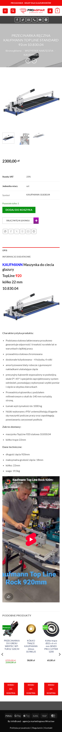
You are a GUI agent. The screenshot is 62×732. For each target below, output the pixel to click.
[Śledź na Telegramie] (45, 19)
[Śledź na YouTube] (40, 19)
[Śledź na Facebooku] (17, 19)
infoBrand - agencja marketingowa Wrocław (32, 721)
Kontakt (48, 727)
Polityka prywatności (20, 727)
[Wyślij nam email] (28, 19)
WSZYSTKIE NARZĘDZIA (39, 50)
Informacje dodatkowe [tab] (16, 256)
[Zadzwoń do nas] (34, 19)
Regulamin (37, 727)
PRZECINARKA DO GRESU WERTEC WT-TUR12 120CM (12, 644)
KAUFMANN (31, 54)
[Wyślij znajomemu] (28, 231)
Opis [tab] (4, 250)
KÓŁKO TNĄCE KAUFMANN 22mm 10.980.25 (31, 646)
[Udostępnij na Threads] (22, 231)
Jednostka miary (10, 186)
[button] (5, 11)
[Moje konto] (50, 11)
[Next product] (28, 60)
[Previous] (7, 102)
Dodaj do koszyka (19, 209)
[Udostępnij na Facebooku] (11, 231)
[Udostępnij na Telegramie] (34, 231)
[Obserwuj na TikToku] (23, 19)
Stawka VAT (8, 176)
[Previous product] (34, 60)
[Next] (54, 102)
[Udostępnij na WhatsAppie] (5, 231)
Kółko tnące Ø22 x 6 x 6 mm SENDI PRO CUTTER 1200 (51, 646)
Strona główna (13, 50)
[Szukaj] (13, 11)
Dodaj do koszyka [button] (11, 689)
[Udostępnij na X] (16, 231)
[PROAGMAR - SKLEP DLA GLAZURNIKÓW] (31, 11)
